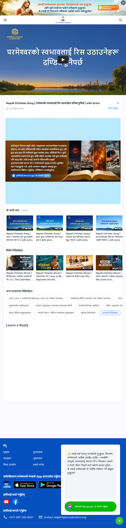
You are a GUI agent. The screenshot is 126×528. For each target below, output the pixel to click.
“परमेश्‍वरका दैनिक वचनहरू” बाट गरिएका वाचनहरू (90, 298)
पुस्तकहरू (37, 452)
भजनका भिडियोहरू (110, 312)
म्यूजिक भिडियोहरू (88, 312)
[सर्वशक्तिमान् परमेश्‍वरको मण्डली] (63, 20)
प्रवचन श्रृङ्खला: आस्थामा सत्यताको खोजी (54, 305)
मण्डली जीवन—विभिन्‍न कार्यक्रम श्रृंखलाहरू (56, 312)
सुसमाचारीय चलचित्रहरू (19, 305)
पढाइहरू (7, 458)
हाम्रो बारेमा (38, 464)
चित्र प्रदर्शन (9, 464)
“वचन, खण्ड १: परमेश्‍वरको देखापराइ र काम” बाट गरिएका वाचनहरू (36, 298)
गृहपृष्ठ (6, 452)
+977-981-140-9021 (21, 517)
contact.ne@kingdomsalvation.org (65, 517)
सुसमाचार (37, 458)
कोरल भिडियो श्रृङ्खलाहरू (20, 312)
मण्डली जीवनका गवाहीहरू (89, 305)
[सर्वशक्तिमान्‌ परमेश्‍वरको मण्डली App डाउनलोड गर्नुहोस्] (7, 484)
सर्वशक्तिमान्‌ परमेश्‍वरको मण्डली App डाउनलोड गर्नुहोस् (32, 476)
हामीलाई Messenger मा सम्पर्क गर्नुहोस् (91, 506)
